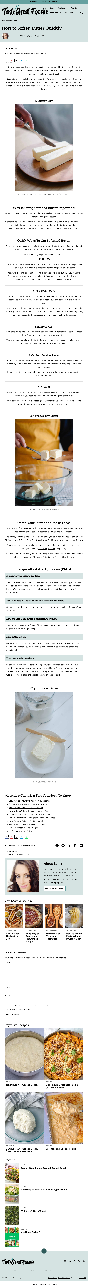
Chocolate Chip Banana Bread (46, 557)
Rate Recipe (11, 48)
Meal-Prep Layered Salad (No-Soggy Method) (44, 1189)
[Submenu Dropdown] (65, 8)
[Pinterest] (84, 1261)
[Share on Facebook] (6, 60)
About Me (68, 12)
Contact (48, 1270)
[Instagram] (65, 1261)
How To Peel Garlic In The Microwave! (26, 807)
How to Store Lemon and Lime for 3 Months (29, 824)
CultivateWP (82, 1278)
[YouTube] (69, 1261)
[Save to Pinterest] (11, 60)
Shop (33, 1270)
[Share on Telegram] (21, 60)
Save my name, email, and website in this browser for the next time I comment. (29, 1005)
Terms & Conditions (64, 1278)
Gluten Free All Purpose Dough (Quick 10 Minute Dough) (22, 1150)
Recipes (61, 8)
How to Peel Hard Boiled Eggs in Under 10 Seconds (32, 818)
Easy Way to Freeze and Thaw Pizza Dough (32, 937)
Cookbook (13, 1270)
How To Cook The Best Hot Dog (13, 936)
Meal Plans (24, 1270)
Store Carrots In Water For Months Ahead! (28, 804)
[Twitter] (79, 1261)
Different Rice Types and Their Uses (53, 936)
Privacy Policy (52, 1278)
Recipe (4, 1270)
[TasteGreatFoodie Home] (25, 10)
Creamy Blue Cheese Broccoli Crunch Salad (43, 1168)
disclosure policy (41, 53)
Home (52, 8)
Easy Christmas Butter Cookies (41, 540)
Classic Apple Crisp (46, 548)
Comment (9, 962)
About (40, 1270)
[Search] (81, 12)
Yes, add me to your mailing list (18, 1009)
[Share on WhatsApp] (26, 60)
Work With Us (55, 12)
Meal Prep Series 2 (30, 1232)
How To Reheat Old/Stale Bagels (23, 828)
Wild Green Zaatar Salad (33, 1211)
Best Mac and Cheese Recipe (61, 1149)
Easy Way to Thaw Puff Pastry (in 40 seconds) (30, 801)
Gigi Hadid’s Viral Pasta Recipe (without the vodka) (62, 1086)
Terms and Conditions (38, 1284)
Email (7, 996)
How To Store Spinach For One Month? (27, 821)
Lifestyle (73, 8)
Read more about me (54, 888)
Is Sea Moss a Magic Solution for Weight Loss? (30, 814)
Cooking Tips (12, 20)
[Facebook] (74, 1261)
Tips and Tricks (22, 854)
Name (7, 988)
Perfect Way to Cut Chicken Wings (24, 831)
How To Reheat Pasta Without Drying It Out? (74, 936)
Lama (14, 36)
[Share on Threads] (16, 60)
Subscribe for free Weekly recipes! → (44, 2)
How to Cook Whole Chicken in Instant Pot (28, 811)
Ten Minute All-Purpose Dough (22, 1085)
